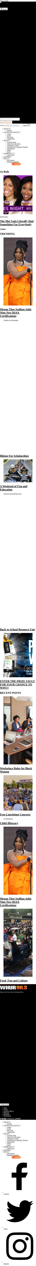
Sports (8, 152)
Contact (5, 1109)
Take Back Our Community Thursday (17, 147)
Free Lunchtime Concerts (15, 814)
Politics (9, 150)
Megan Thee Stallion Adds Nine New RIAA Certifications (15, 312)
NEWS (5, 140)
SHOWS (5, 128)
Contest (9, 134)
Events (9, 135)
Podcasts (9, 130)
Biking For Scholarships (14, 455)
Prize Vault (10, 137)
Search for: (3, 125)
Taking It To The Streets (13, 144)
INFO (5, 158)
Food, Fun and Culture (14, 980)
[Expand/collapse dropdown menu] (9, 129)
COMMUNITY (7, 153)
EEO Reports (10, 160)
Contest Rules (11, 139)
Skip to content (4, 1)
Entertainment (11, 148)
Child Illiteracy (9, 823)
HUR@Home (4, 217)
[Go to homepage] (13, 989)
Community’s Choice (13, 145)
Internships (6, 1114)
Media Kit (6, 1112)
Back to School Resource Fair (17, 629)
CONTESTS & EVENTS (10, 132)
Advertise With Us (8, 1111)
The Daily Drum (11, 142)
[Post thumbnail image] (18, 214)
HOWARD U (7, 157)
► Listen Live (16, 164)
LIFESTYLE (10, 155)
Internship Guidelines (13, 162)
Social (4, 9)
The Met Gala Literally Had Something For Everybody (17, 222)
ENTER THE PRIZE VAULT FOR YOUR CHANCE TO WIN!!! (17, 684)
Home (5, 1108)
